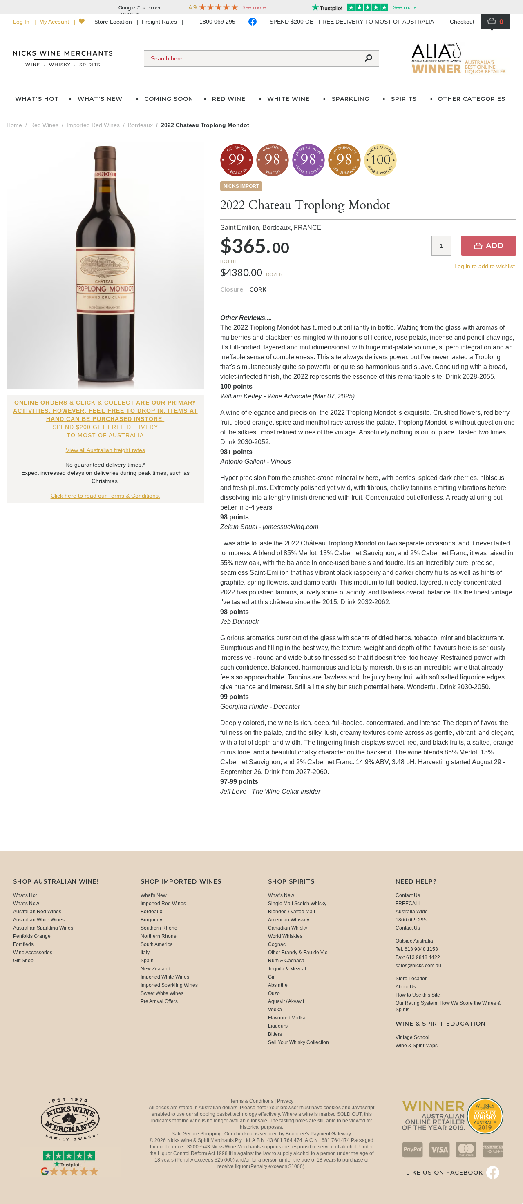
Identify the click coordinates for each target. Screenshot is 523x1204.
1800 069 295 (217, 21)
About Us (406, 987)
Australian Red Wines (37, 912)
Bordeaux (151, 912)
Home (14, 125)
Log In (22, 21)
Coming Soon (168, 98)
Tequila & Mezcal (287, 969)
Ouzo (274, 993)
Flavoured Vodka (287, 1018)
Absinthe (278, 985)
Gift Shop (23, 961)
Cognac (277, 944)
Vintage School (412, 1037)
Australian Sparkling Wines (43, 928)
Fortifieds (23, 944)
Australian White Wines (39, 920)
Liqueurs (278, 1026)
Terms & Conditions (252, 1101)
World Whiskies (285, 936)
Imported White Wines (165, 977)
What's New (26, 903)
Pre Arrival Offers (159, 1001)
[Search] (368, 58)
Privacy (285, 1101)
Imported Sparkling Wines (169, 985)
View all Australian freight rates (105, 450)
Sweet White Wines (162, 993)
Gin (272, 977)
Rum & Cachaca (286, 961)
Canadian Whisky (287, 928)
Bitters (275, 1034)
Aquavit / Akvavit (286, 1001)
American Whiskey (288, 920)
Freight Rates (160, 21)
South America (157, 944)
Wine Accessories (32, 952)
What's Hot (37, 98)
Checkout (462, 21)
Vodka (275, 1010)
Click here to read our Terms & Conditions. (105, 495)
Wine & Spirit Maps (417, 1045)
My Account (55, 21)
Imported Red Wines (163, 903)
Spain (147, 961)
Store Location (114, 21)
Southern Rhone (159, 928)
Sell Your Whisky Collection (298, 1042)
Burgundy (151, 920)
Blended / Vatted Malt (291, 912)
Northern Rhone (159, 936)
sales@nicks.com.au (418, 965)
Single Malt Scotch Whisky (297, 903)
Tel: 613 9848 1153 (417, 949)
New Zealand (155, 969)
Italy (145, 952)
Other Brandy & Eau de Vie (298, 952)
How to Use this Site (418, 995)
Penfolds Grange (32, 936)
